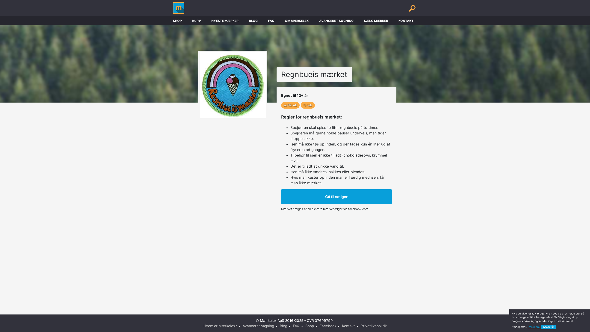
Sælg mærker (376, 21)
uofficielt (290, 105)
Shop (177, 21)
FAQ (271, 21)
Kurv (196, 21)
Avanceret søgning (336, 21)
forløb (308, 105)
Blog (253, 21)
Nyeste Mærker (225, 21)
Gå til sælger (336, 196)
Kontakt (405, 21)
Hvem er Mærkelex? (220, 326)
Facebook (328, 326)
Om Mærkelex (297, 21)
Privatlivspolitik (374, 326)
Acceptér (548, 327)
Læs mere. (534, 327)
